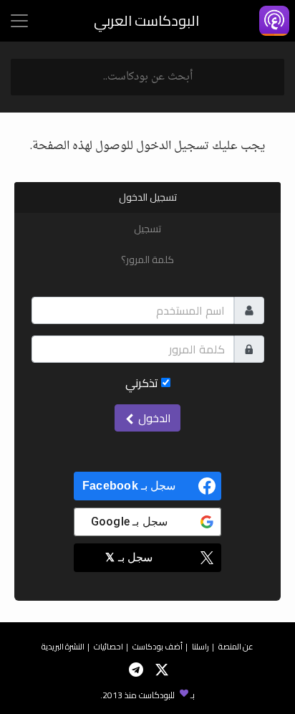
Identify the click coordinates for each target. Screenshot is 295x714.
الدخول (153, 418)
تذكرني (143, 382)
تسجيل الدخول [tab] (148, 197)
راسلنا (200, 646)
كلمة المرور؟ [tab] (147, 259)
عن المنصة (235, 646)
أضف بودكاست (157, 646)
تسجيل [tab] (147, 228)
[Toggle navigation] (19, 20)
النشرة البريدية (63, 646)
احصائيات (108, 646)
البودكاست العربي (146, 20)
